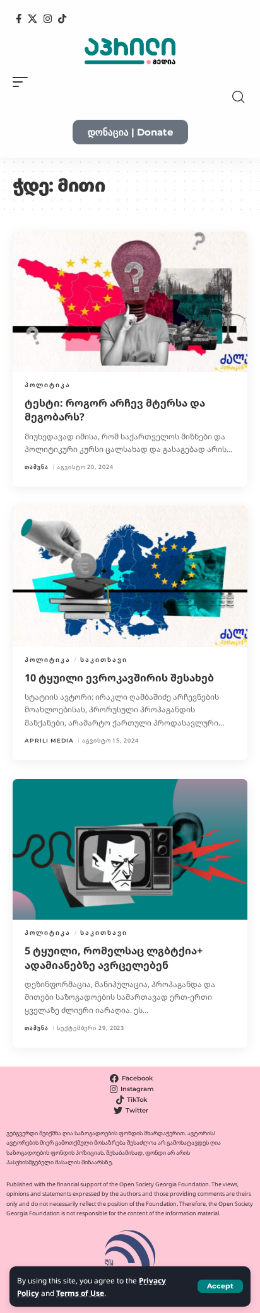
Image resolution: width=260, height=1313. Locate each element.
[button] (220, 1286)
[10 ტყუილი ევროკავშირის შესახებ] (130, 576)
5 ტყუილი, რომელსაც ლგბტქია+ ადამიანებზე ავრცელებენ (114, 957)
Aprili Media (49, 740)
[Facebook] (19, 19)
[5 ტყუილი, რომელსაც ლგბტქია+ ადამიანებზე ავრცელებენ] (130, 849)
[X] (32, 19)
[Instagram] (47, 19)
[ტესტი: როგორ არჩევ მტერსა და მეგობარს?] (130, 301)
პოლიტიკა (48, 384)
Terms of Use (80, 1293)
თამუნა (37, 466)
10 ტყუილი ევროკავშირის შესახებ (119, 678)
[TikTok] (62, 19)
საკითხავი (103, 659)
